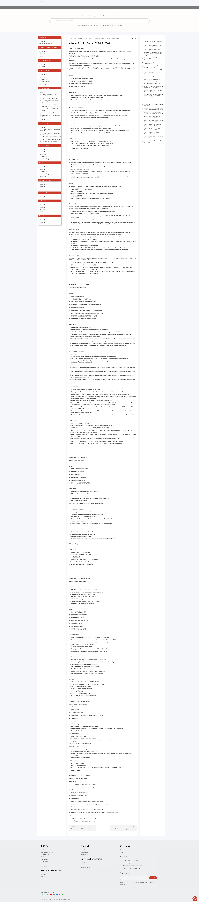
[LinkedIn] (47, 894)
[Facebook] (57, 894)
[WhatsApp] (42, 894)
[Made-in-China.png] (63, 895)
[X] (45, 894)
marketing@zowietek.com (135, 865)
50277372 (135, 860)
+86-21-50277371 (127, 860)
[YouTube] (51, 894)
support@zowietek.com (134, 868)
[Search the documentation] (52, 21)
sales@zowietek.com (132, 863)
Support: (125, 868)
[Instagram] (54, 894)
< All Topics (73, 38)
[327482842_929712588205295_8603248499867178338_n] (60, 895)
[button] (134, 38)
